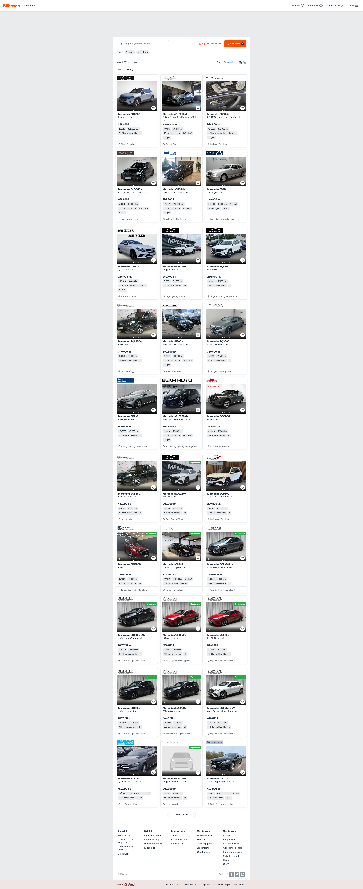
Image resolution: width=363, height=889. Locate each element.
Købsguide (149, 847)
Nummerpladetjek (153, 843)
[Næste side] (193, 814)
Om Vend (227, 864)
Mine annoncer (204, 835)
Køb (120, 69)
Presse (226, 835)
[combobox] (143, 43)
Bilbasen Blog (177, 843)
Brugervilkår (229, 839)
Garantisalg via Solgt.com (126, 841)
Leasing (129, 69)
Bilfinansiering (151, 839)
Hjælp (226, 860)
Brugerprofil (203, 847)
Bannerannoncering (233, 852)
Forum (174, 835)
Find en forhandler (153, 835)
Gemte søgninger (205, 843)
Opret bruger (203, 852)
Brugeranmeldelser (180, 839)
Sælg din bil (124, 835)
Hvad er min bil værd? (125, 848)
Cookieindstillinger (232, 847)
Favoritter (202, 839)
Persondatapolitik (232, 843)
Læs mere (242, 884)
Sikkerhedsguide (231, 856)
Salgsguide (123, 853)
